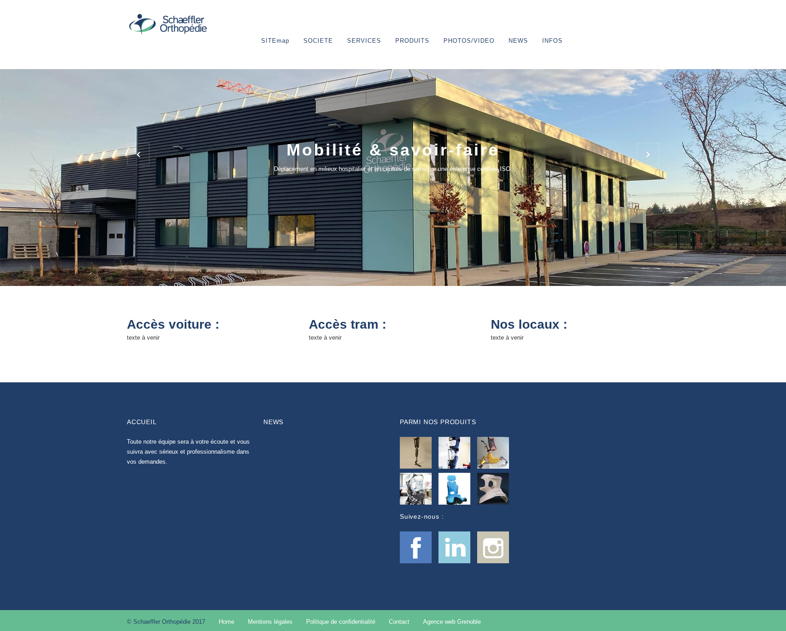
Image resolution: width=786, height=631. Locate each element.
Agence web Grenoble (452, 621)
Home (226, 621)
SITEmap (275, 40)
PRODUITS (412, 40)
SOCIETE (318, 40)
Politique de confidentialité (340, 621)
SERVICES (364, 40)
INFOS (552, 40)
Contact (399, 621)
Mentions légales (270, 621)
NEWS (518, 40)
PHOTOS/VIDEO (468, 40)
